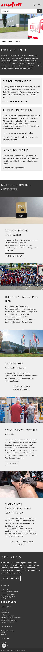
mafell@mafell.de (6, 598)
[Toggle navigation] (39, 4)
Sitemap (3, 634)
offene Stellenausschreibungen (16, 101)
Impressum (4, 611)
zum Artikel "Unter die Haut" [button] (21, 543)
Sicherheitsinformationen (8, 620)
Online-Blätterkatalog (7, 631)
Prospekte (4, 643)
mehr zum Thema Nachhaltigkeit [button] (21, 388)
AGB (2, 614)
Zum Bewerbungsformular (14, 168)
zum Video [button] (11, 463)
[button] (34, 4)
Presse (3, 632)
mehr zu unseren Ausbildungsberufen (18, 133)
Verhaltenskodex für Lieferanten (10, 617)
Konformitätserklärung (8, 622)
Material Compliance (7, 619)
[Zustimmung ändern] (4, 645)
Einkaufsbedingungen (7, 616)
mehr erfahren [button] (14, 255)
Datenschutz (5, 612)
